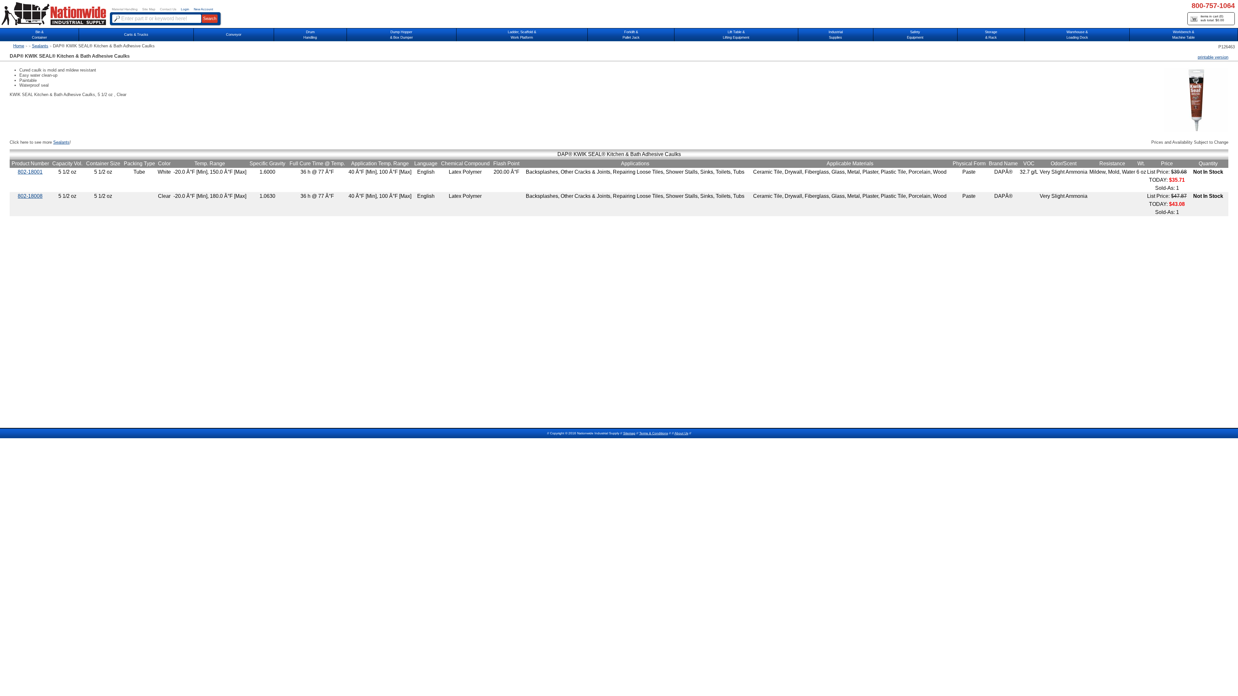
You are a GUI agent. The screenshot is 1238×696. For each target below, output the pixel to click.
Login (185, 9)
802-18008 (30, 196)
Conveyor (233, 34)
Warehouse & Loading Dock (1077, 34)
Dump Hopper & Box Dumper (401, 34)
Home (18, 46)
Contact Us (168, 9)
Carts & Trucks (136, 34)
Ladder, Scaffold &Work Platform (522, 34)
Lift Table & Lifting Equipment (736, 34)
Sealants (40, 46)
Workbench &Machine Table (1183, 34)
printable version (1213, 57)
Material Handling (125, 9)
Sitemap (629, 433)
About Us (681, 433)
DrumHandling (310, 34)
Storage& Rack (991, 34)
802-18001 (30, 172)
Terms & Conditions (653, 433)
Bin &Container (39, 34)
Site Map (148, 9)
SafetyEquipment (915, 34)
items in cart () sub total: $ (1212, 18)
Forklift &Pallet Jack (631, 34)
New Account (203, 9)
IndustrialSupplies (836, 34)
